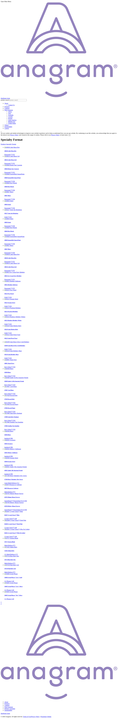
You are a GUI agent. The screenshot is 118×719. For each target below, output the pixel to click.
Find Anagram (8, 110)
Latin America (12, 120)
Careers (6, 128)
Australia (10, 115)
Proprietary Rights (46, 716)
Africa (10, 112)
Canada (10, 117)
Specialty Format (11, 144)
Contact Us (11, 105)
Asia (9, 113)
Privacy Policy (14, 135)
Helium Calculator (9, 708)
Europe (10, 118)
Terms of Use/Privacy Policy (31, 716)
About (6, 103)
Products (6, 107)
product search (5, 100)
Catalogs (6, 108)
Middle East (11, 122)
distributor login (5, 98)
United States (12, 123)
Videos (6, 125)
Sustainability (8, 127)
